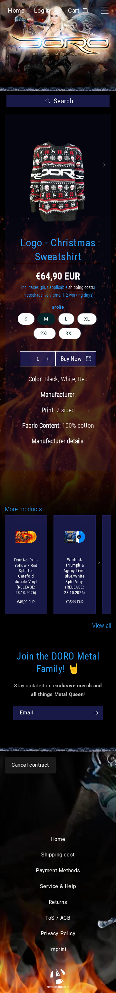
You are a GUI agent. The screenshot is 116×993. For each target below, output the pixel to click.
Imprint (57, 949)
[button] (58, 101)
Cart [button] (76, 10)
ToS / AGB (57, 918)
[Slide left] (12, 165)
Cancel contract (30, 765)
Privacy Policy (58, 933)
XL (87, 319)
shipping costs (81, 287)
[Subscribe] (96, 713)
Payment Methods (58, 870)
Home (16, 10)
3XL (69, 333)
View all (101, 626)
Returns (58, 902)
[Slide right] (104, 165)
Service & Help (58, 886)
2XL (44, 333)
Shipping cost (58, 855)
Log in (42, 11)
